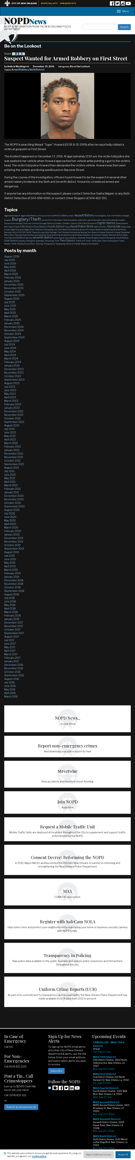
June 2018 (10, 601)
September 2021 (14, 464)
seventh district (43, 237)
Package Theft (56, 232)
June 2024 (10, 347)
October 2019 (12, 545)
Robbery (105, 235)
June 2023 (10, 390)
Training (39, 244)
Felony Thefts (14, 227)
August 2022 (11, 425)
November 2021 (13, 457)
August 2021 (11, 467)
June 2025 (10, 305)
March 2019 (11, 569)
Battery (119, 216)
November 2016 (13, 668)
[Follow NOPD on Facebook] (112, 4)
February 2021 (12, 488)
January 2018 (11, 618)
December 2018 (13, 580)
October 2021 (12, 460)
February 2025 (12, 319)
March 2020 (11, 527)
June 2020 (10, 516)
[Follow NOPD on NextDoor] (53, 1088)
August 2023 (11, 383)
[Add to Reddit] (23, 53)
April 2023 (10, 397)
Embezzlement (122, 223)
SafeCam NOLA (115, 235)
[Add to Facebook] (16, 53)
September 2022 (14, 421)
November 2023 (14, 372)
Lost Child (58, 229)
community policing (109, 220)
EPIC (6, 227)
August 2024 (11, 340)
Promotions (41, 235)
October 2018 (12, 587)
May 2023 (10, 393)
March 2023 (11, 400)
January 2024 (12, 365)
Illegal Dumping (17, 229)
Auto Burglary (100, 216)
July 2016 (9, 682)
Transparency (49, 244)
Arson (71, 216)
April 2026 (10, 270)
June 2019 (10, 559)
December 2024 (14, 326)
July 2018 (9, 597)
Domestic (58, 223)
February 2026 (12, 277)
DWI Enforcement (89, 223)
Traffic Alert (96, 241)
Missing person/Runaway (83, 229)
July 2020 (9, 513)
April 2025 (10, 312)
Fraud (67, 227)
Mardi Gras (67, 229)
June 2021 (10, 474)
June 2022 (10, 432)
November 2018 (13, 583)
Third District (67, 240)
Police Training (15, 235)
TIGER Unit (80, 241)
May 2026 (10, 266)
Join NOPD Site (68, 3)
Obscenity (36, 232)
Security (28, 238)
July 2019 (9, 555)
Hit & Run (103, 227)
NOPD (25, 20)
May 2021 (9, 478)
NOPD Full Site (49, 3)
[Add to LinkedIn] (20, 53)
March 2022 (11, 442)
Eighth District (106, 223)
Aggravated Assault (12, 216)
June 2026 (10, 263)
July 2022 (9, 428)
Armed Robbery (19, 69)
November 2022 (13, 414)
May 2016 (9, 689)
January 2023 (12, 407)
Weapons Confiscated (89, 244)
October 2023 (12, 376)
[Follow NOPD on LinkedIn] (71, 1089)
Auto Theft (111, 216)
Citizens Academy (70, 220)
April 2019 (10, 566)
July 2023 (9, 386)
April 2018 (10, 608)
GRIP (96, 227)
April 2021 (9, 481)
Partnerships (74, 232)
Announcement (44, 215)
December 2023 (14, 369)
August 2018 (11, 594)
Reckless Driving (68, 235)
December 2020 (14, 495)
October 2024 (12, 333)
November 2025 (14, 288)
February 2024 (12, 361)
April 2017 (9, 650)
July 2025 (9, 302)
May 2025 (10, 309)
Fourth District (56, 226)
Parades (65, 232)
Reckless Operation (83, 235)
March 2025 (11, 316)
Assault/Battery (84, 215)
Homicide (113, 226)
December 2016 (13, 664)
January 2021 (11, 492)
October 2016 (12, 671)
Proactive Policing (29, 235)
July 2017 (9, 640)
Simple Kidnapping (107, 238)
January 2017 (11, 661)
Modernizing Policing (104, 229)
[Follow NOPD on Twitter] (117, 4)
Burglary (7, 220)
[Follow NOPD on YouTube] (128, 4)
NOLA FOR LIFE (19, 232)
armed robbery (60, 215)
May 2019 (9, 562)
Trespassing (60, 244)
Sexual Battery (71, 238)
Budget (126, 216)
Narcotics (8, 232)
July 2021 (9, 471)
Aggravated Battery (29, 216)
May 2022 (9, 435)
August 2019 (11, 552)
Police (6, 235)
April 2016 (10, 692)
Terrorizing (49, 241)
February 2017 (12, 657)
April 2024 (10, 354)
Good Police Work (81, 226)
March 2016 (11, 696)
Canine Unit (46, 220)
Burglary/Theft (26, 219)
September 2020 (14, 506)
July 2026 (9, 259)
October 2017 (12, 629)
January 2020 (12, 534)
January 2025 (12, 323)
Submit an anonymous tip (21, 1106)
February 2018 (12, 615)
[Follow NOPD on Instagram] (122, 4)
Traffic (88, 241)
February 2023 (12, 404)
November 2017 (13, 626)
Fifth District (26, 226)
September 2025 (14, 295)
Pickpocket (125, 232)
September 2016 (14, 675)
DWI (80, 223)
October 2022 (12, 418)
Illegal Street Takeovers (33, 229)
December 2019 (13, 538)
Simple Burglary (92, 238)
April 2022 (10, 439)
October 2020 (12, 502)
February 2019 (12, 573)
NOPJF (29, 232)
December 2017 (13, 622)
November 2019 (13, 541)
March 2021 (11, 485)
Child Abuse (57, 220)
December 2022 (13, 411)
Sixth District (37, 69)
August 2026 (11, 256)
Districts (50, 223)
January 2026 (12, 281)
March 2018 (11, 611)
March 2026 (11, 273)
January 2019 (11, 576)
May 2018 (9, 604)
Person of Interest (98, 232)
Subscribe (56, 1070)
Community (96, 220)
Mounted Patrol (119, 229)
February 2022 (12, 446)
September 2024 (14, 337)
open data (45, 232)
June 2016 (10, 685)
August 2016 (11, 678)
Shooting (81, 238)
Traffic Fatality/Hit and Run (23, 244)
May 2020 (10, 520)
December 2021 (13, 453)
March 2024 (11, 358)
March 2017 (11, 654)
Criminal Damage (39, 223)
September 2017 (14, 633)
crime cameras (16, 223)
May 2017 (9, 647)
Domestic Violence (69, 223)
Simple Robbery (122, 238)
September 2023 (14, 379)
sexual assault (59, 238)
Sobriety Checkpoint (26, 241)
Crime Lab (27, 223)
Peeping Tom (86, 232)
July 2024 (9, 344)
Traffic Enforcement (110, 241)
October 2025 (12, 291)
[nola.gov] (22, 2)
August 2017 (11, 636)
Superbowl (40, 241)
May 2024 (10, 351)
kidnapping (48, 229)
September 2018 (14, 590)
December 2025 (14, 284)
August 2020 (12, 509)
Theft (56, 241)
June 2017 (10, 643)
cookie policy (39, 1156)
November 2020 (14, 499)
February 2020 (12, 530)
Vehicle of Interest (73, 244)
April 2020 (10, 523)
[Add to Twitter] (13, 53)
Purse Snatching (53, 235)
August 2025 (11, 298)
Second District (16, 237)
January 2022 (11, 450)
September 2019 (14, 548)
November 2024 (14, 330)
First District (40, 226)
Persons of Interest (113, 232)
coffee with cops (84, 220)
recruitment (96, 235)
